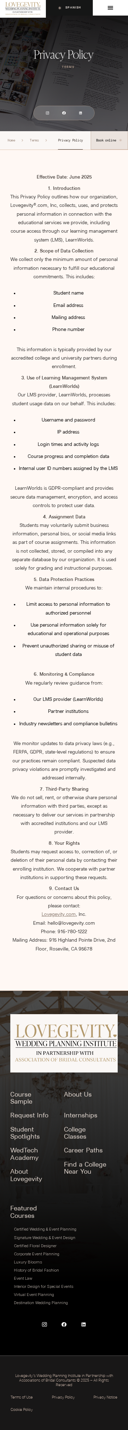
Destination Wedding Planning (41, 1302)
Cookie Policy (22, 1410)
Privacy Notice (105, 1398)
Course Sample (21, 1099)
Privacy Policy (63, 1398)
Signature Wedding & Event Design (44, 1237)
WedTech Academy (24, 1154)
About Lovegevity (26, 1176)
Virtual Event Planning (34, 1294)
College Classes (75, 1134)
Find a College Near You (85, 1169)
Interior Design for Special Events (43, 1286)
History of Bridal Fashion (36, 1270)
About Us (78, 1095)
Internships (80, 1115)
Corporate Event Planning (36, 1253)
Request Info (29, 1115)
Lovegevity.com (59, 914)
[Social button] (47, 113)
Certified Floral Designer (35, 1245)
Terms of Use (22, 1398)
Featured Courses (23, 1212)
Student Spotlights (25, 1134)
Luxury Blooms (28, 1262)
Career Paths (83, 1150)
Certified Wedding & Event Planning (45, 1229)
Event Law (23, 1278)
